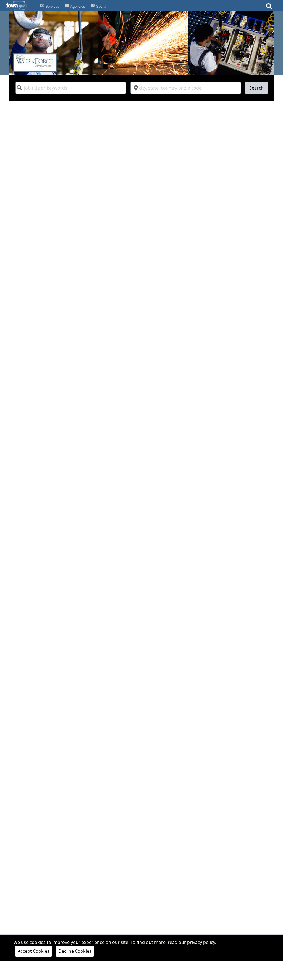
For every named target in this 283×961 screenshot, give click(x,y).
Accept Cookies (33, 951)
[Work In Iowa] (141, 43)
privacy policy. (201, 942)
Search (256, 88)
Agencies (77, 6)
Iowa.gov (20, 5)
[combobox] (70, 88)
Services (51, 6)
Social (100, 6)
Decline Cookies (74, 951)
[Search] (269, 8)
